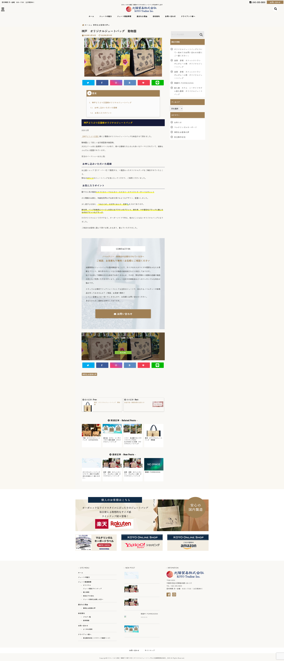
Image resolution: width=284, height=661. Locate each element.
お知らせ (178, 122)
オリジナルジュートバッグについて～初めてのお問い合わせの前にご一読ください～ (188, 52)
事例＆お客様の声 (89, 374)
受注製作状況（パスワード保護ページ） (97, 638)
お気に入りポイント (101, 112)
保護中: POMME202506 (184, 83)
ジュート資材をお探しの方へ (93, 599)
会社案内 (156, 16)
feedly (123, 352)
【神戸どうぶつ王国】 (90, 136)
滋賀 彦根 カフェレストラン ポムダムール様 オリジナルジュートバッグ (188, 63)
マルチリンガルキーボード (185, 127)
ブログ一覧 (87, 617)
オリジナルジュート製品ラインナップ (92, 587)
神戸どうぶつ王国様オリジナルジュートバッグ (111, 102)
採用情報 (86, 620)
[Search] (201, 34)
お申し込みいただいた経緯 (103, 107)
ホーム (91, 16)
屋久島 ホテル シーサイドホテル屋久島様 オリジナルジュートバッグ (188, 91)
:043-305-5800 (258, 2)
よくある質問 (87, 629)
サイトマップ (150, 650)
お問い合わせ (275, 2)
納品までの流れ (88, 596)
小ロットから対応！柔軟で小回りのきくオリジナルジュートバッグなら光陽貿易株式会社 (137, 658)
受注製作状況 (179, 137)
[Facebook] (169, 594)
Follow (123, 344)
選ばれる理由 (142, 16)
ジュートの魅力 (105, 16)
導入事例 (86, 592)
